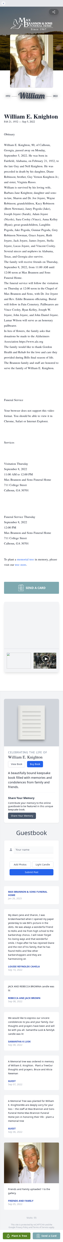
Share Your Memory (22, 815)
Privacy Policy (22, 1227)
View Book (16, 764)
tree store (20, 565)
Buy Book (35, 764)
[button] (31, 1163)
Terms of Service (41, 1227)
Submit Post (31, 872)
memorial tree (25, 559)
